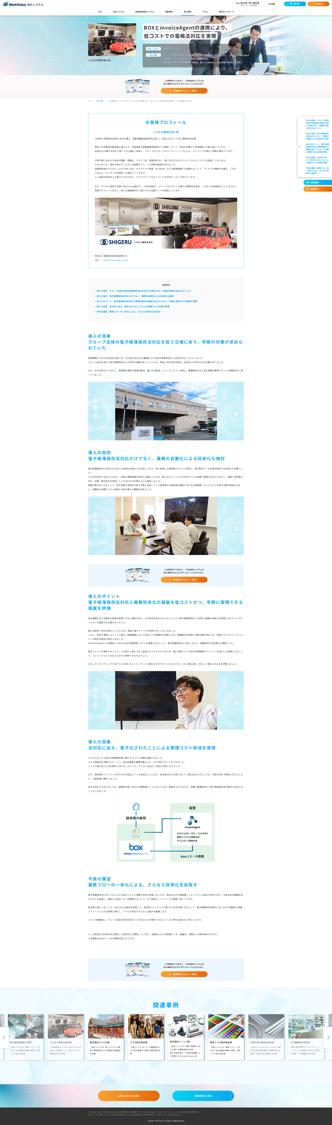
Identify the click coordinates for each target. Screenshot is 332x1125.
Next (327, 1037)
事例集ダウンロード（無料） (186, 90)
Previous (4, 1037)
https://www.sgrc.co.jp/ (115, 260)
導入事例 (100, 101)
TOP (90, 101)
